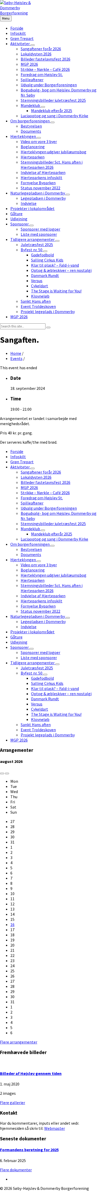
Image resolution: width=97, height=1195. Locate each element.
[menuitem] (16, 28)
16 (12, 924)
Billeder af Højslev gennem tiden (31, 1073)
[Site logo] (18, 12)
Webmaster (54, 1128)
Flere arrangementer (18, 1042)
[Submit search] (48, 327)
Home (15, 353)
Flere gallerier (12, 1102)
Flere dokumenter (16, 1169)
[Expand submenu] (33, 45)
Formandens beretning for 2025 (29, 1149)
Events (16, 358)
